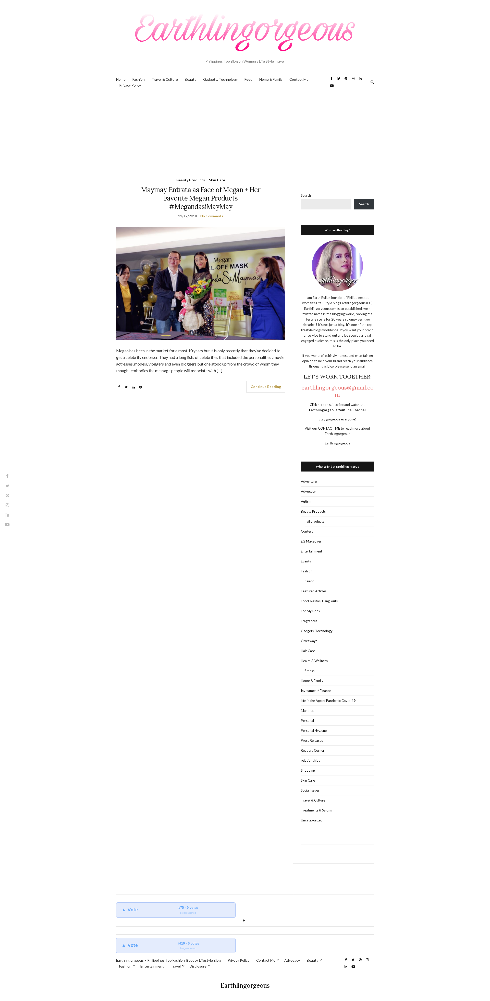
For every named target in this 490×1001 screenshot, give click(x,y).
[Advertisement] (245, 131)
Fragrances (309, 621)
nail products (314, 521)
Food (248, 79)
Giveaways (309, 641)
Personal (307, 721)
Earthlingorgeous (245, 986)
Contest (307, 531)
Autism (306, 501)
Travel (176, 966)
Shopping (308, 770)
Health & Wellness (314, 661)
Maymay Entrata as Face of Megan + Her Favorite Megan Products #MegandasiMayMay (200, 198)
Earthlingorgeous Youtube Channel (337, 410)
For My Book (310, 611)
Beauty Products (190, 180)
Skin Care (217, 180)
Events (306, 561)
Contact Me (299, 79)
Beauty (190, 79)
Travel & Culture (165, 79)
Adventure (309, 481)
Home (121, 79)
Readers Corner (312, 750)
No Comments (211, 216)
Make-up (307, 711)
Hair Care (308, 651)
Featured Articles (313, 591)
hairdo (309, 581)
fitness (309, 671)
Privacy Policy (130, 85)
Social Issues (310, 790)
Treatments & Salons (316, 810)
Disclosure (198, 966)
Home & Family (271, 79)
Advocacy (308, 491)
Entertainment (311, 551)
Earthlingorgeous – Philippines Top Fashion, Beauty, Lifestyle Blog (168, 960)
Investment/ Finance (316, 691)
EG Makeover (311, 541)
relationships (310, 760)
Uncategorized (312, 820)
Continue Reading (266, 386)
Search (306, 195)
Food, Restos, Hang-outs (319, 601)
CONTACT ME (329, 428)
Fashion (138, 79)
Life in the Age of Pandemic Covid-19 (328, 701)
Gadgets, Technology (220, 79)
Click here (317, 405)
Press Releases (312, 740)
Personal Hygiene (314, 730)
